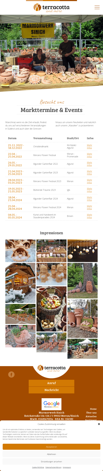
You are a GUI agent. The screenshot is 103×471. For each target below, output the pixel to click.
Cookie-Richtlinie (38, 467)
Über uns (91, 412)
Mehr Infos (89, 146)
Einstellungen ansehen (51, 461)
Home (93, 408)
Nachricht (52, 390)
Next (19, 82)
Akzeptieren (51, 446)
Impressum (67, 467)
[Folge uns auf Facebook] (11, 374)
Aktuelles (91, 416)
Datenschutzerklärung (53, 467)
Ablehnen (51, 454)
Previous (11, 82)
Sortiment (91, 420)
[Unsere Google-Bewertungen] (51, 404)
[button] (99, 424)
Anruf (51, 383)
